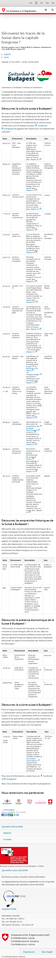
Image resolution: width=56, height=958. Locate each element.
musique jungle (32, 374)
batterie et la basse (32, 369)
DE (31, 3)
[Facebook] (3, 815)
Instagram (9, 128)
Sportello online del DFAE (15, 870)
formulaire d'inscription (31, 760)
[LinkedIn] (8, 815)
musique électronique (31, 429)
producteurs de (32, 426)
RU (53, 3)
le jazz (29, 366)
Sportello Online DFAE (12, 826)
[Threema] (11, 815)
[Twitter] (6, 815)
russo (6, 57)
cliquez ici (34, 159)
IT (36, 3)
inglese (7, 54)
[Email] (17, 815)
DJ (32, 432)
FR (41, 3)
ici (27, 512)
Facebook (42, 125)
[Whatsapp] (14, 815)
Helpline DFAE (9, 909)
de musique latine (31, 458)
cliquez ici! (30, 302)
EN (47, 3)
